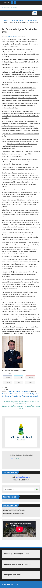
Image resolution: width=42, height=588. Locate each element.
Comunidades (32, 20)
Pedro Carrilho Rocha (19, 396)
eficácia (26, 394)
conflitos (10, 394)
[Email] (12, 2)
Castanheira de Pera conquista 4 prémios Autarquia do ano (21, 407)
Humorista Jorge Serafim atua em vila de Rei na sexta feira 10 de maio (21, 402)
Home (6, 20)
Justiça (32, 394)
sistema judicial (32, 396)
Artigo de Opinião (18, 20)
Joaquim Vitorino (12, 36)
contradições (18, 394)
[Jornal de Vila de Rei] (9, 7)
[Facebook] (15, 2)
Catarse (4, 394)
